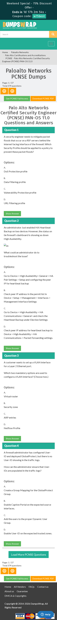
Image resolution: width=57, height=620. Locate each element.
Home (5, 52)
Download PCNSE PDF (43, 98)
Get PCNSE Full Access (17, 98)
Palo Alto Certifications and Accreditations (25, 55)
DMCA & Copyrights (15, 595)
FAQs (32, 586)
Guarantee (22, 591)
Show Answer (12, 213)
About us (9, 591)
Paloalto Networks (20, 52)
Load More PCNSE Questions (28, 554)
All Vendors (20, 586)
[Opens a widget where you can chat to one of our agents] (45, 614)
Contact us (42, 586)
